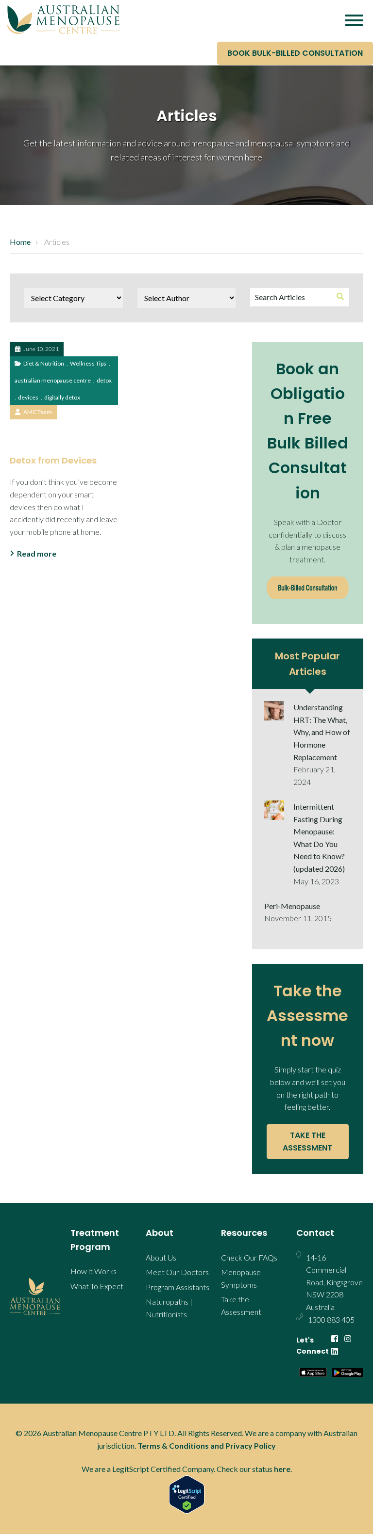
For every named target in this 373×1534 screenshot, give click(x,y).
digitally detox (62, 397)
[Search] (340, 297)
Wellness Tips (88, 363)
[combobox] (299, 297)
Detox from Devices (53, 460)
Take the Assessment (307, 1141)
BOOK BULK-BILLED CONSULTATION (295, 53)
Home (20, 241)
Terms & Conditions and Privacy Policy (206, 1445)
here (282, 1468)
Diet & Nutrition (43, 363)
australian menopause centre (53, 380)
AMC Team (37, 411)
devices (28, 397)
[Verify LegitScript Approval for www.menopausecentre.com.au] (186, 1494)
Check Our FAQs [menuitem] (249, 1257)
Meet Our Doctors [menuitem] (177, 1272)
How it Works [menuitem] (93, 1271)
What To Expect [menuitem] (96, 1286)
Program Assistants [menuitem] (177, 1287)
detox (104, 380)
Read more (36, 553)
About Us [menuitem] (161, 1257)
